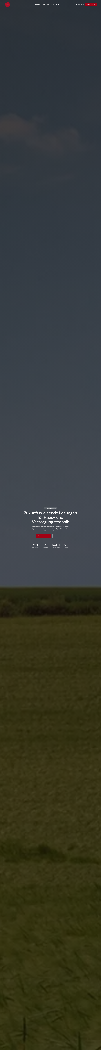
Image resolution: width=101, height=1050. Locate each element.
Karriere (52, 4)
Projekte (43, 4)
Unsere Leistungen (43, 536)
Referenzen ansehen (58, 536)
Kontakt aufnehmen (91, 4)
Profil (48, 4)
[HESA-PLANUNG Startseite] (11, 4)
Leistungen (37, 4)
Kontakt (57, 4)
